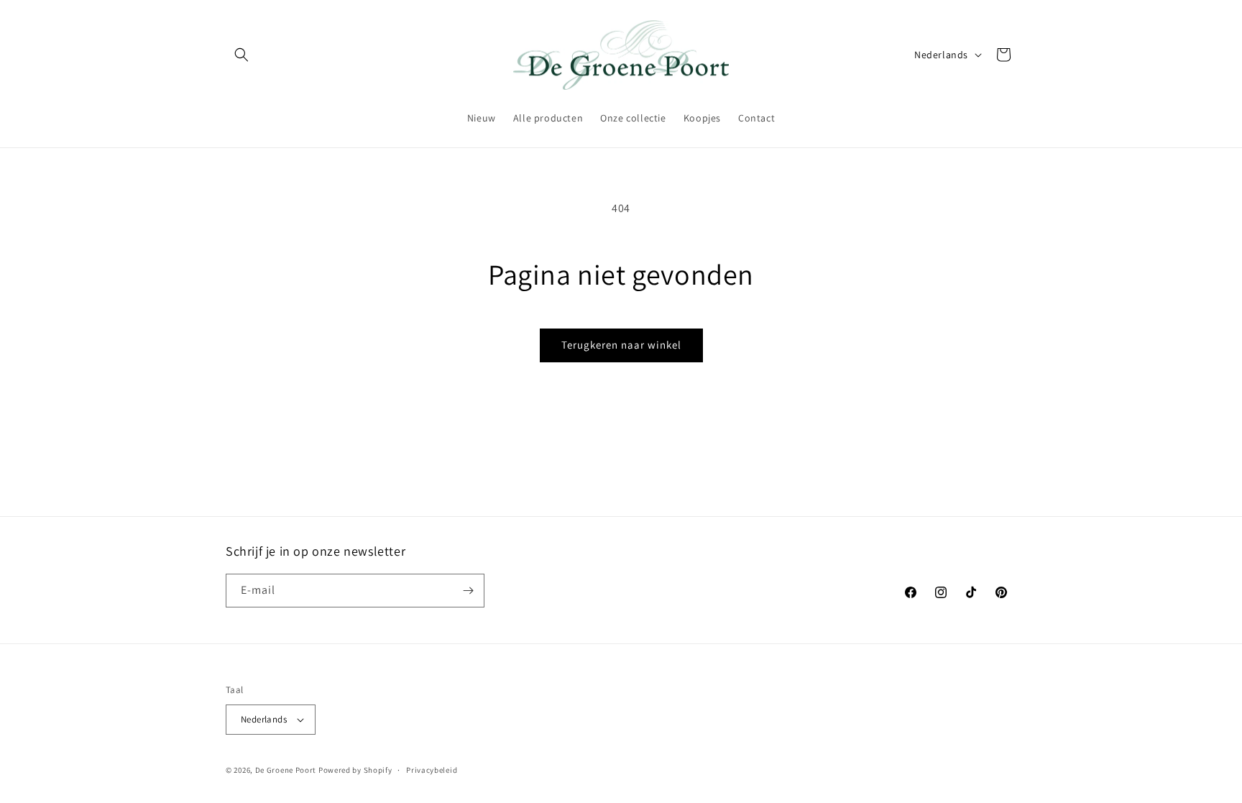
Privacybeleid (431, 769)
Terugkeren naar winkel (621, 345)
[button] (241, 54)
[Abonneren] (468, 590)
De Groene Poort (286, 770)
